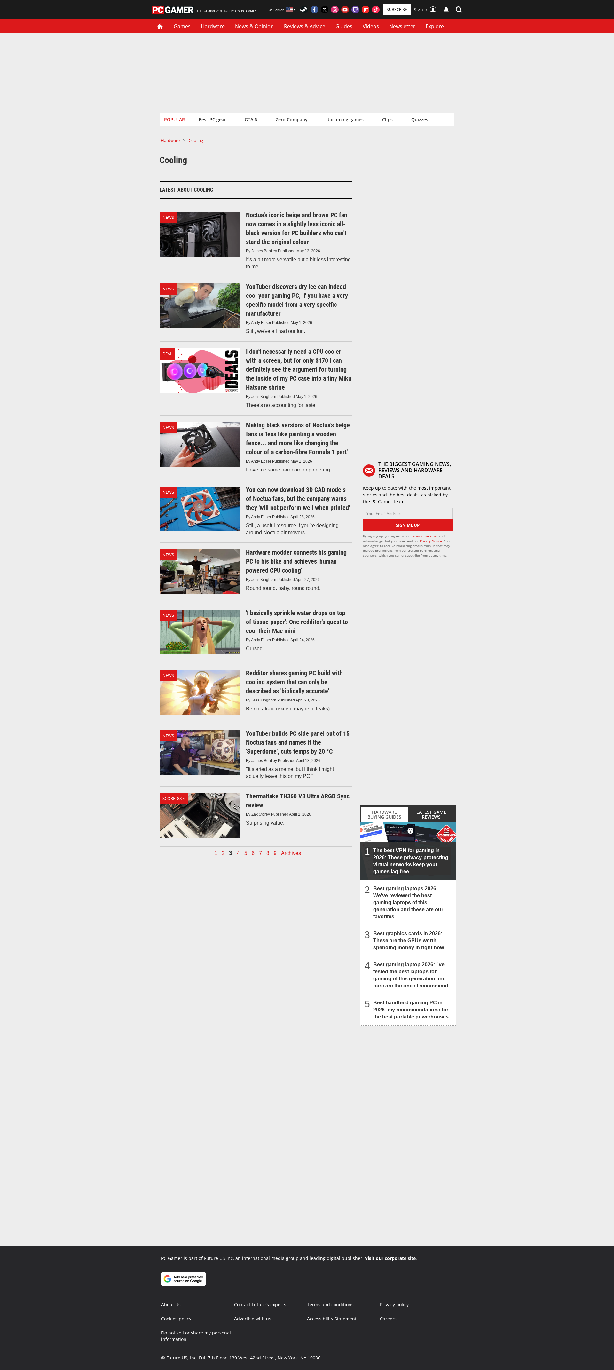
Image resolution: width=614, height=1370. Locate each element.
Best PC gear (212, 119)
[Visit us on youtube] (345, 9)
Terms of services (425, 536)
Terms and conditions (330, 1305)
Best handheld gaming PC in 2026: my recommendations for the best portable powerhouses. (411, 1009)
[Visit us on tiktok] (376, 9)
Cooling (196, 140)
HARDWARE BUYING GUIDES (384, 814)
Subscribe (397, 9)
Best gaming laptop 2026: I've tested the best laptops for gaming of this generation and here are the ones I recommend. (411, 975)
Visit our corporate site (390, 1258)
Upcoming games (345, 119)
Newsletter (402, 26)
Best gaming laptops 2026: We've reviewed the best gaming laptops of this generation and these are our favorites (408, 902)
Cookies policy (176, 1319)
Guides (343, 26)
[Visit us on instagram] (335, 9)
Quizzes (419, 119)
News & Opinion (254, 26)
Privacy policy (394, 1305)
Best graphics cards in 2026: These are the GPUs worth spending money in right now (408, 940)
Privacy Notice (431, 541)
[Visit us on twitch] (355, 9)
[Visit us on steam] (304, 9)
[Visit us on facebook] (314, 9)
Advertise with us (252, 1319)
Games (182, 26)
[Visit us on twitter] (324, 9)
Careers (388, 1319)
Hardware (213, 26)
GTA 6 (251, 119)
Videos (371, 26)
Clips (387, 119)
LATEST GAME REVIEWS (431, 814)
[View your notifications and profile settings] (446, 9)
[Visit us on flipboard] (365, 9)
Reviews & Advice (304, 26)
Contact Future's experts (260, 1305)
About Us (171, 1305)
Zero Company (292, 119)
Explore (435, 26)
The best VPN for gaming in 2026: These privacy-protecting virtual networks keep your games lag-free (410, 861)
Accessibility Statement (332, 1319)
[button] (459, 9)
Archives (291, 853)
